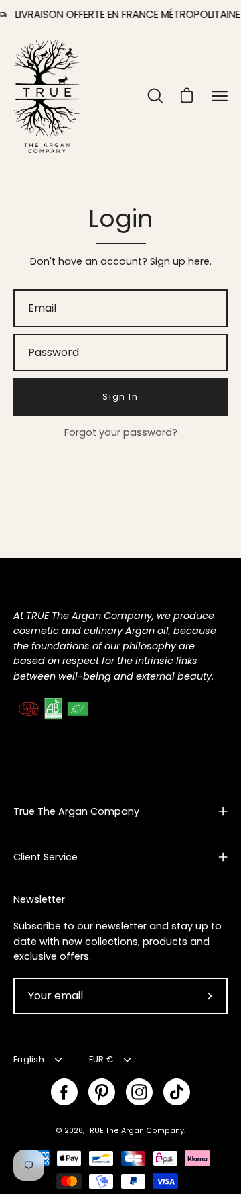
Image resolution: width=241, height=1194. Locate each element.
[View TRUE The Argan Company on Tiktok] (176, 1091)
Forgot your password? (120, 432)
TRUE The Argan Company (135, 1131)
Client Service (45, 857)
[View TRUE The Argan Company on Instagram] (139, 1091)
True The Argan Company (76, 811)
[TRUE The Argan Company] (46, 96)
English (28, 1059)
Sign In (120, 396)
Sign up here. (181, 261)
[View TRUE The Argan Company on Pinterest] (101, 1091)
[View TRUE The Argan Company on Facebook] (64, 1091)
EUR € (101, 1059)
